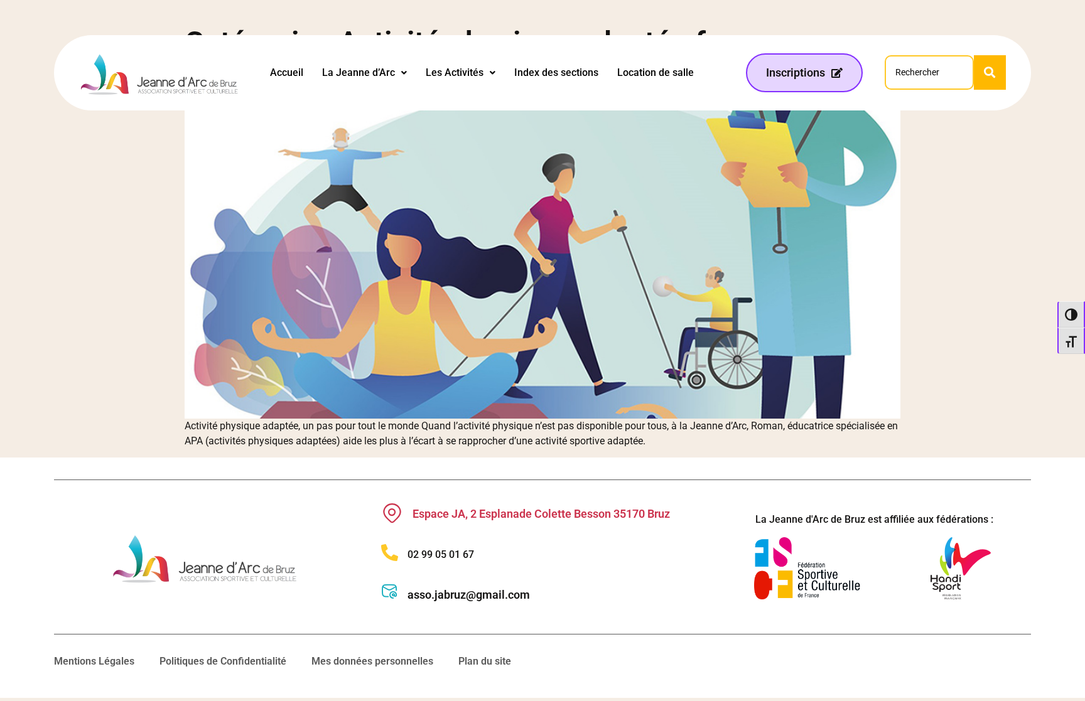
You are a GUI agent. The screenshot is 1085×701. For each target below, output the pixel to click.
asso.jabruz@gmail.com (469, 594)
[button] (364, 72)
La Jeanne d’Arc (358, 72)
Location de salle (655, 72)
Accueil (286, 72)
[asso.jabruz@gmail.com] (389, 591)
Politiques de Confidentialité (222, 661)
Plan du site (484, 661)
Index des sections (556, 72)
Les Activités (454, 72)
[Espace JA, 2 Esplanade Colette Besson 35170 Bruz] (392, 513)
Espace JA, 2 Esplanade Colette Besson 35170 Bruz (541, 513)
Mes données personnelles (372, 661)
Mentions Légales (94, 661)
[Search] (990, 72)
